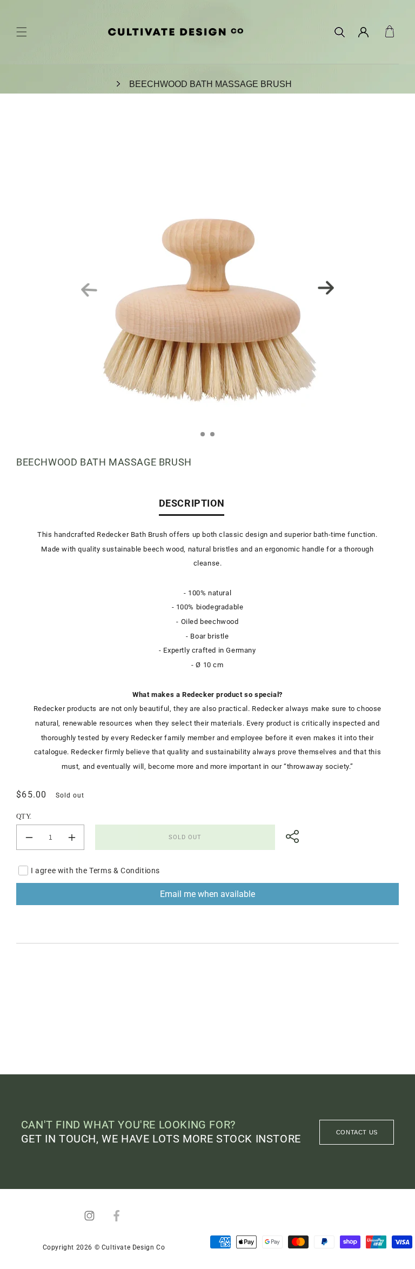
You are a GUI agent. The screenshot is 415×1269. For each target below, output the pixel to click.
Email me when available (207, 894)
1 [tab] (205, 437)
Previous (89, 290)
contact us (357, 1132)
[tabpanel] (207, 288)
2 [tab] (215, 437)
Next (326, 288)
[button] (22, 32)
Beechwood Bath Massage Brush (210, 84)
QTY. (24, 816)
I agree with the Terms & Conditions (95, 870)
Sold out (185, 837)
